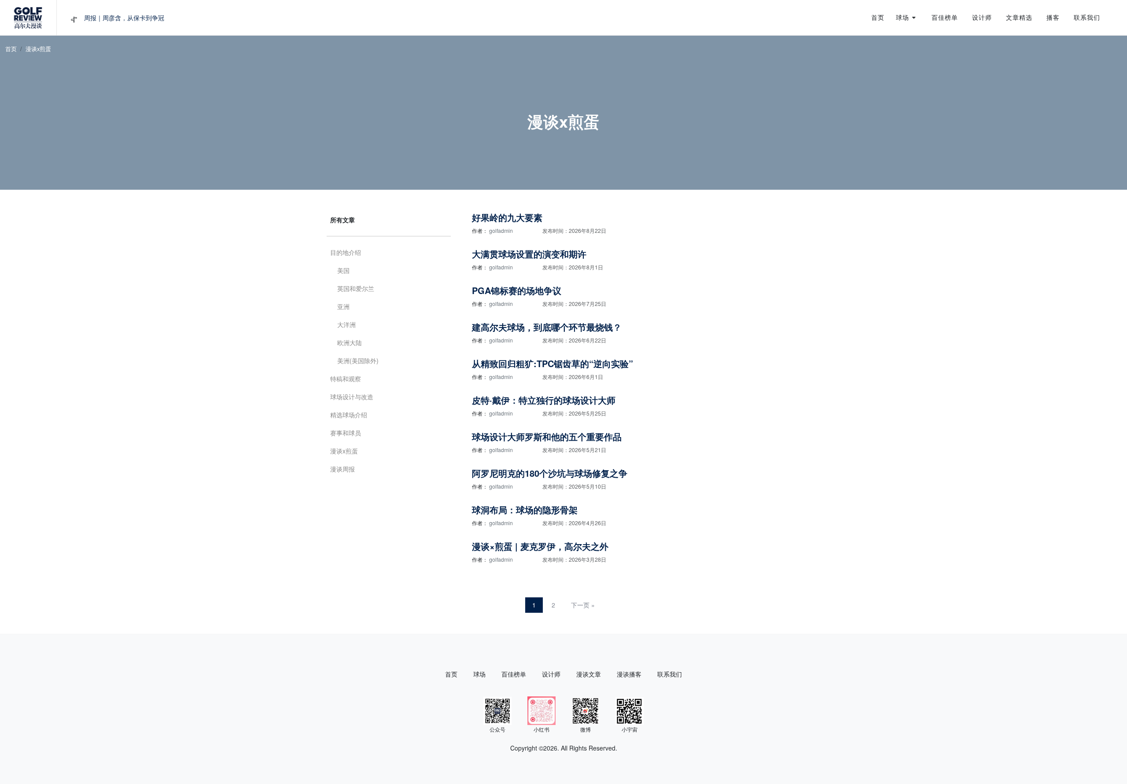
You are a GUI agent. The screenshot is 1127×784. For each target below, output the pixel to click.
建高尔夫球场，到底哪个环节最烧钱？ (547, 326)
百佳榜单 (513, 674)
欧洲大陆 (349, 342)
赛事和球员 (345, 432)
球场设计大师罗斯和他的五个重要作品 (547, 436)
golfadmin (501, 230)
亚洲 (343, 306)
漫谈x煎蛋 (344, 450)
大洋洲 (346, 324)
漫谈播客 (629, 674)
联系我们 (669, 674)
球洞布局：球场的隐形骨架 (525, 509)
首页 (11, 48)
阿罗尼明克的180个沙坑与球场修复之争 (549, 473)
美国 (343, 270)
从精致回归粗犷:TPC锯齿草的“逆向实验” (552, 363)
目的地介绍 (345, 252)
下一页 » (583, 604)
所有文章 (342, 219)
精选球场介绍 (348, 414)
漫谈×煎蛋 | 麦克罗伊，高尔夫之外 (540, 546)
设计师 (551, 674)
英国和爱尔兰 (355, 288)
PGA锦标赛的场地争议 (516, 290)
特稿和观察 (345, 378)
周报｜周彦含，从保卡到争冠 (124, 17)
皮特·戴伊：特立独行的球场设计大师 (543, 400)
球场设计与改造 (351, 396)
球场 (479, 674)
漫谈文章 (588, 674)
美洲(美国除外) (358, 360)
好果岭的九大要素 (507, 217)
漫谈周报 (342, 468)
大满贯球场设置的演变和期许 (529, 253)
